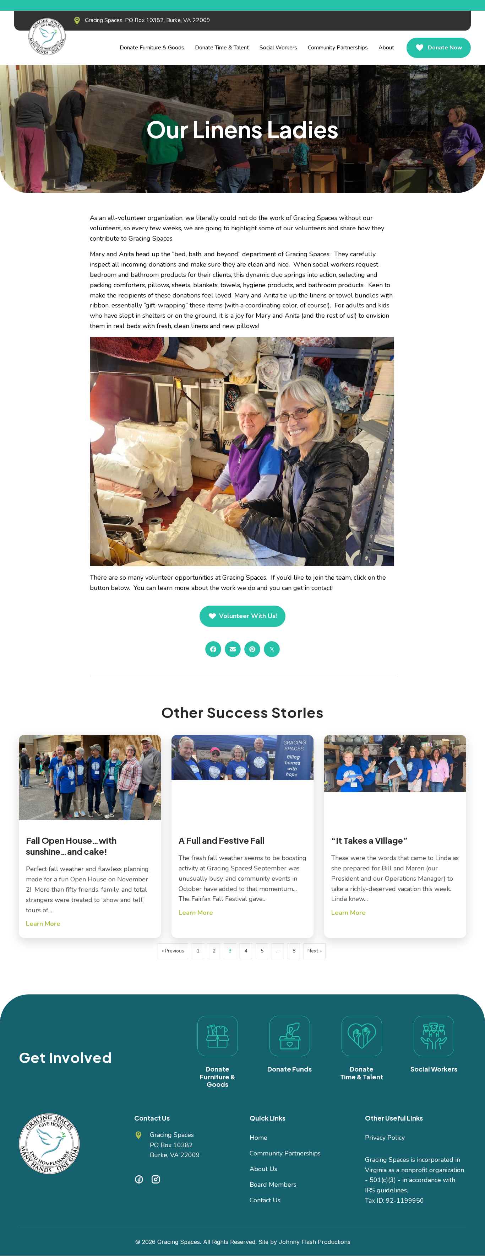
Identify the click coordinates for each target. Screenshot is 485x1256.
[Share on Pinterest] (252, 649)
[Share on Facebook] (213, 649)
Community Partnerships (285, 1153)
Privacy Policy (385, 1137)
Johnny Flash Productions (314, 1241)
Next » (314, 951)
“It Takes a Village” (369, 840)
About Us (263, 1169)
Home (258, 1137)
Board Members (273, 1184)
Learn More (43, 923)
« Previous (173, 951)
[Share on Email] (233, 649)
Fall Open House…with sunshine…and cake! (71, 846)
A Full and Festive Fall (222, 840)
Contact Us (265, 1200)
